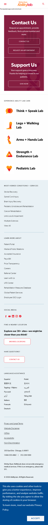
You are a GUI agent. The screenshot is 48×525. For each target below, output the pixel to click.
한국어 (26, 383)
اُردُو (5, 396)
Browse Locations (17, 342)
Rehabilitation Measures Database (17, 288)
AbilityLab (25, 4)
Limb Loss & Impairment (13, 216)
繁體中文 (7, 383)
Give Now (24, 84)
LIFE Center (8, 283)
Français (7, 404)
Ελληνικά (27, 404)
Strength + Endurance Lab (27, 154)
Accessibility (9, 438)
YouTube (9, 316)
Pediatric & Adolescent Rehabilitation (19, 206)
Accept (35, 518)
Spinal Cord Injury (11, 197)
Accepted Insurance (12, 254)
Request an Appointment (24, 50)
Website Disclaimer (12, 428)
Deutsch (7, 409)
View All (7, 226)
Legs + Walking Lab (27, 125)
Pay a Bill (7, 259)
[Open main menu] (5, 4)
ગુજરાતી (27, 392)
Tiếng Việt (28, 396)
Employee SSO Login (12, 297)
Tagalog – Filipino (10, 388)
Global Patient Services (13, 293)
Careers (7, 268)
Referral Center (10, 273)
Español (7, 379)
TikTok (20, 316)
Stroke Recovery (10, 192)
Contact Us (24, 41)
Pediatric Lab (25, 168)
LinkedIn (12, 316)
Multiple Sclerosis (11, 221)
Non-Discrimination (12, 443)
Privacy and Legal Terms (13, 424)
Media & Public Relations (14, 249)
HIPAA (6, 433)
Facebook (5, 316)
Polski (26, 379)
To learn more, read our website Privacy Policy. (22, 507)
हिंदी (25, 400)
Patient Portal (9, 244)
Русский (7, 392)
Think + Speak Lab (29, 111)
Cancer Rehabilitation (12, 211)
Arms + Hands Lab (29, 139)
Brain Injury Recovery (12, 202)
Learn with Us (9, 278)
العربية (26, 388)
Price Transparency (11, 264)
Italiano (7, 400)
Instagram (16, 316)
